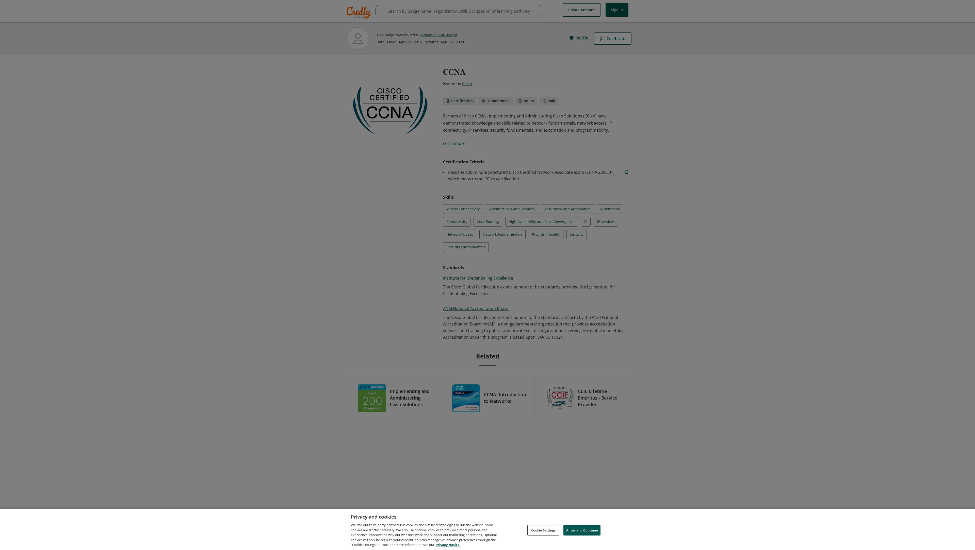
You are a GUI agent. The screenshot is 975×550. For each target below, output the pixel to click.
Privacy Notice (448, 544)
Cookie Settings (543, 530)
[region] (487, 529)
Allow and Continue (582, 530)
